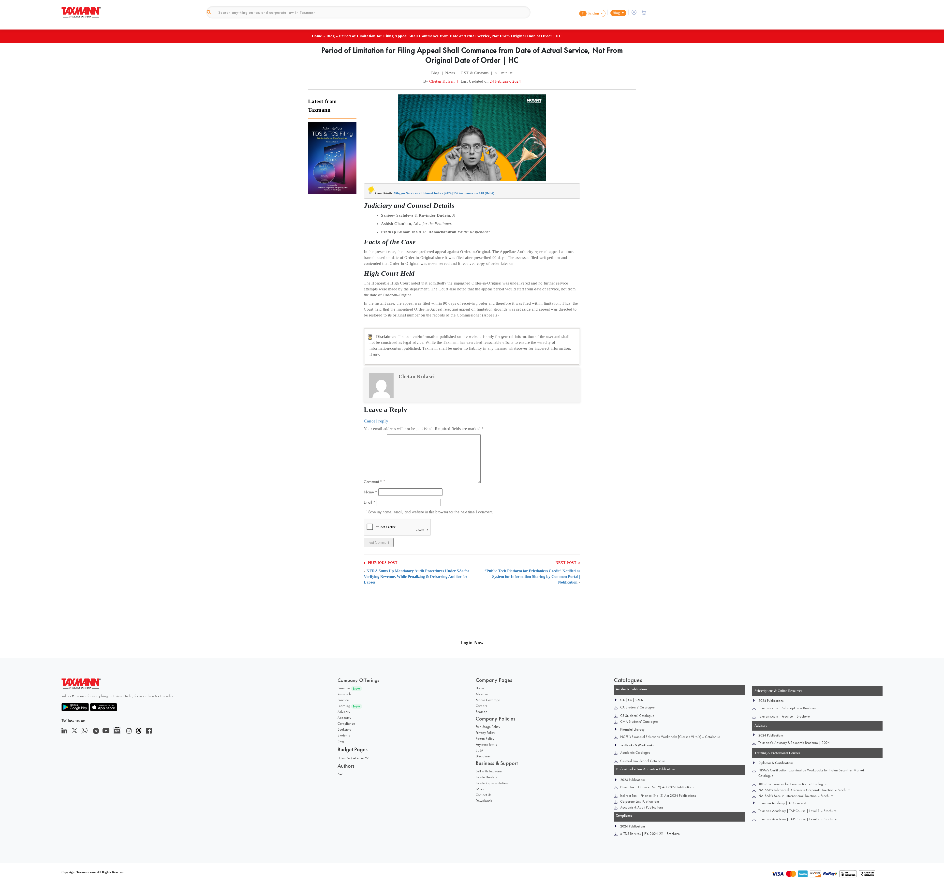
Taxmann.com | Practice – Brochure (784, 716)
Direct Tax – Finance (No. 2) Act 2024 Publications (657, 787)
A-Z (340, 774)
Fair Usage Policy (488, 726)
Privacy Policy (485, 732)
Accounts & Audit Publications (642, 807)
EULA (480, 750)
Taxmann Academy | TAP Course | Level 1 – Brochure (797, 811)
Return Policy (485, 738)
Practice (343, 700)
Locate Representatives (492, 783)
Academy (344, 717)
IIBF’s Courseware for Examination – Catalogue (792, 784)
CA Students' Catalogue (637, 707)
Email (369, 502)
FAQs (480, 789)
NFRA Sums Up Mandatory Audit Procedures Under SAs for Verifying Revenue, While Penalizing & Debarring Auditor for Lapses (416, 576)
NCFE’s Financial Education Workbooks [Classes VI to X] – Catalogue (670, 737)
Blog (330, 36)
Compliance (346, 723)
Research (344, 694)
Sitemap (481, 711)
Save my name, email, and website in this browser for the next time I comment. (430, 511)
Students (344, 735)
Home (317, 36)
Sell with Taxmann (489, 771)
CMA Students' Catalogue (639, 721)
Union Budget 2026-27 (353, 758)
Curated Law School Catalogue (642, 761)
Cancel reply (376, 421)
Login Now (472, 642)
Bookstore (345, 729)
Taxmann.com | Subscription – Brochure (787, 708)
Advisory (344, 711)
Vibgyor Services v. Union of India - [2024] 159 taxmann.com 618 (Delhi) (444, 193)
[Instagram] (128, 732)
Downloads (484, 800)
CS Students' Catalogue (637, 715)
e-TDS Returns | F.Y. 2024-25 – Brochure (650, 833)
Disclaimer (483, 756)
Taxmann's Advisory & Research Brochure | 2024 (794, 742)
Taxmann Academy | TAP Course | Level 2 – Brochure (797, 819)
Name (370, 492)
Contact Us (483, 795)
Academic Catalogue (635, 752)
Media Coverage (488, 700)
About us (482, 694)
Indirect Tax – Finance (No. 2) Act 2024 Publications (658, 795)
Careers (481, 706)
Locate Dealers (486, 777)
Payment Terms (486, 744)
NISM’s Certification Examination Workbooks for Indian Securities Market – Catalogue (812, 773)
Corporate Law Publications (640, 801)
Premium (344, 688)
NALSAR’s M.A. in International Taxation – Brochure (796, 796)
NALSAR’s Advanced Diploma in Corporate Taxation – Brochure (804, 790)
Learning (344, 706)
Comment (373, 481)
